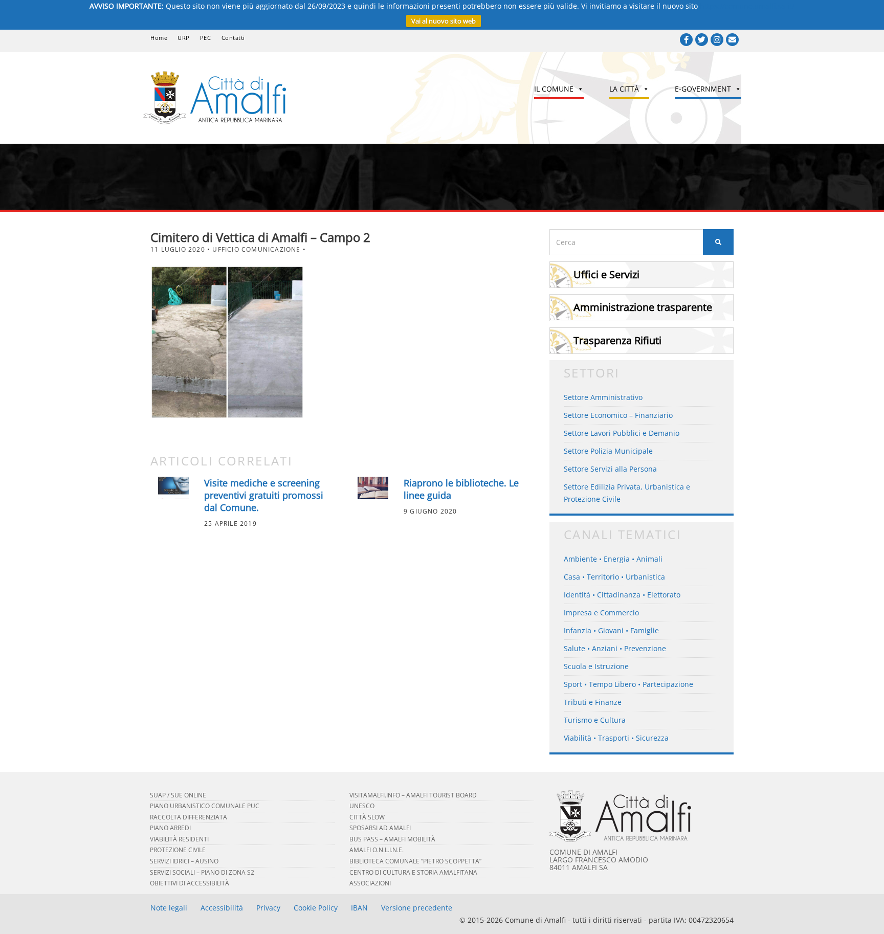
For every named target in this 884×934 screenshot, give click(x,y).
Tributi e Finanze (593, 702)
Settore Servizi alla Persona (610, 469)
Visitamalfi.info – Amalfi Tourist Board (413, 795)
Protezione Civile (178, 850)
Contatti (233, 37)
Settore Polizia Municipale (608, 451)
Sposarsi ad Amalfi (380, 828)
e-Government (703, 89)
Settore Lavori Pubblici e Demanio (621, 433)
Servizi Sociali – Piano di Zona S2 (202, 872)
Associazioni (370, 883)
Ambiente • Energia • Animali (613, 559)
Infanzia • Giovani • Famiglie (611, 630)
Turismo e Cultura (595, 720)
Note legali (168, 908)
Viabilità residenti (179, 839)
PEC (205, 37)
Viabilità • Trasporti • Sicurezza (616, 738)
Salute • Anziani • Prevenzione (615, 648)
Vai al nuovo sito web (443, 21)
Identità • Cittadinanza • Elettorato (622, 594)
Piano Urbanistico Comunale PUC (204, 806)
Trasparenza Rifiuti (617, 340)
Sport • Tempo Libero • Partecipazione (628, 684)
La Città (624, 89)
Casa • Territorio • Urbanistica (614, 577)
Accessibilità (222, 908)
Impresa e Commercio (601, 612)
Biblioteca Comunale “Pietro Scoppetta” (415, 861)
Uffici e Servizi (606, 274)
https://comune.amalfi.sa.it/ (747, 6)
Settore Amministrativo (603, 397)
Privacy (268, 908)
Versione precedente (416, 908)
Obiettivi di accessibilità (189, 883)
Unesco (361, 806)
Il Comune (553, 89)
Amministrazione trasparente (642, 307)
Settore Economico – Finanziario (618, 415)
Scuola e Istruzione (596, 666)
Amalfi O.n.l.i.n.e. (376, 850)
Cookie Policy (316, 908)
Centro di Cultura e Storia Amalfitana (413, 872)
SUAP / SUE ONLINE (178, 795)
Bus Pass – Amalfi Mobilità (392, 839)
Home (158, 37)
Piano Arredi (170, 828)
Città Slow (367, 817)
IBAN (359, 908)
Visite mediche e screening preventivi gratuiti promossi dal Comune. (263, 495)
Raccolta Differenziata (188, 817)
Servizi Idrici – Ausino (184, 861)
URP (184, 37)
